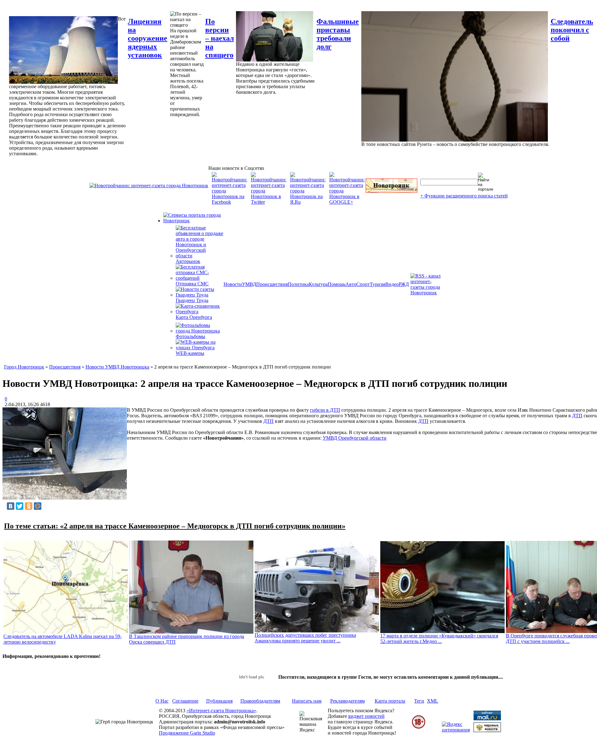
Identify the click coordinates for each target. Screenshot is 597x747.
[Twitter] (19, 506)
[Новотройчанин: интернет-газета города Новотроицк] (149, 185)
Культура (318, 284)
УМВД (249, 284)
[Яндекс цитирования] (456, 729)
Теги (419, 701)
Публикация (219, 701)
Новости (233, 284)
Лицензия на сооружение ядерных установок (147, 38)
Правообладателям (260, 701)
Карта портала (390, 701)
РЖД (404, 284)
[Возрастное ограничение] (418, 727)
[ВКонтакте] (10, 506)
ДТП (335, 410)
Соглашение (185, 701)
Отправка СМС (192, 283)
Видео (392, 284)
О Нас (162, 701)
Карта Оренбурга (194, 317)
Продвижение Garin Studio (187, 733)
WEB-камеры (190, 353)
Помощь (336, 284)
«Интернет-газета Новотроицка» (221, 710)
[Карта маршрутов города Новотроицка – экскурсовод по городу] (391, 191)
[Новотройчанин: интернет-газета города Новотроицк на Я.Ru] (308, 202)
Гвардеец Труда (192, 300)
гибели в (320, 410)
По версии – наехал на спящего (219, 38)
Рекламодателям (347, 701)
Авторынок (188, 261)
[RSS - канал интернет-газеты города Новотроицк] (427, 292)
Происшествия (272, 284)
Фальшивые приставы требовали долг (338, 34)
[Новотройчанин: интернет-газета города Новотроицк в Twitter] (268, 202)
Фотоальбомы (190, 336)
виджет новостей (366, 716)
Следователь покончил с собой (572, 29)
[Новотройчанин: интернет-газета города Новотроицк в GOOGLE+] (347, 202)
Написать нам (307, 701)
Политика (298, 284)
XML (432, 701)
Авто (350, 284)
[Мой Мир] (37, 506)
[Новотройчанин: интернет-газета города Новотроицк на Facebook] (229, 202)
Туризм (377, 284)
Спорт (363, 284)
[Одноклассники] (28, 506)
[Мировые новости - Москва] (487, 730)
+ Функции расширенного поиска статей (464, 195)
